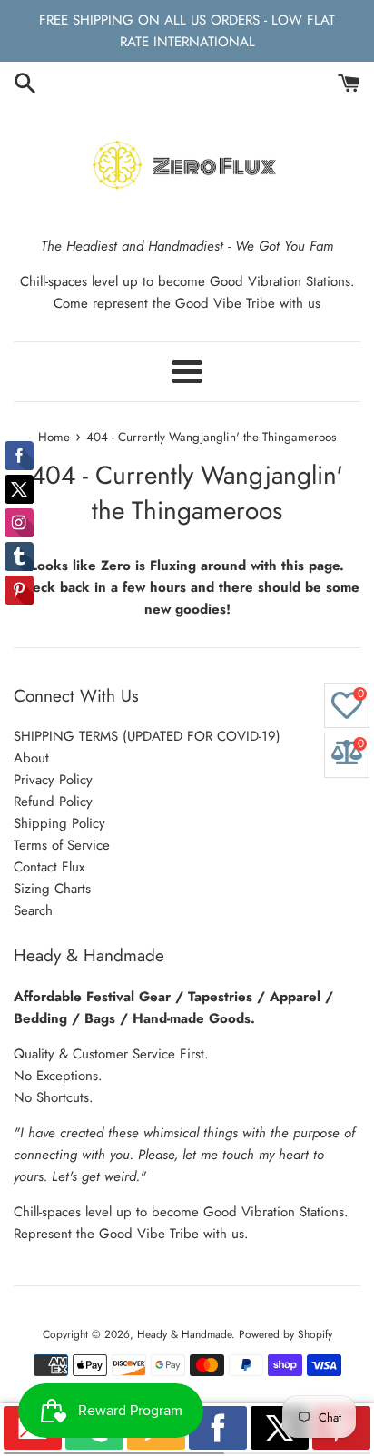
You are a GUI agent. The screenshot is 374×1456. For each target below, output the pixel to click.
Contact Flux (49, 867)
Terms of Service (62, 845)
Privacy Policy (53, 780)
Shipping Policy (59, 823)
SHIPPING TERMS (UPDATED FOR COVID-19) (147, 736)
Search (33, 910)
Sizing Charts (52, 889)
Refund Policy (53, 802)
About (31, 758)
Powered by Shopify (285, 1334)
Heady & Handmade (184, 1334)
